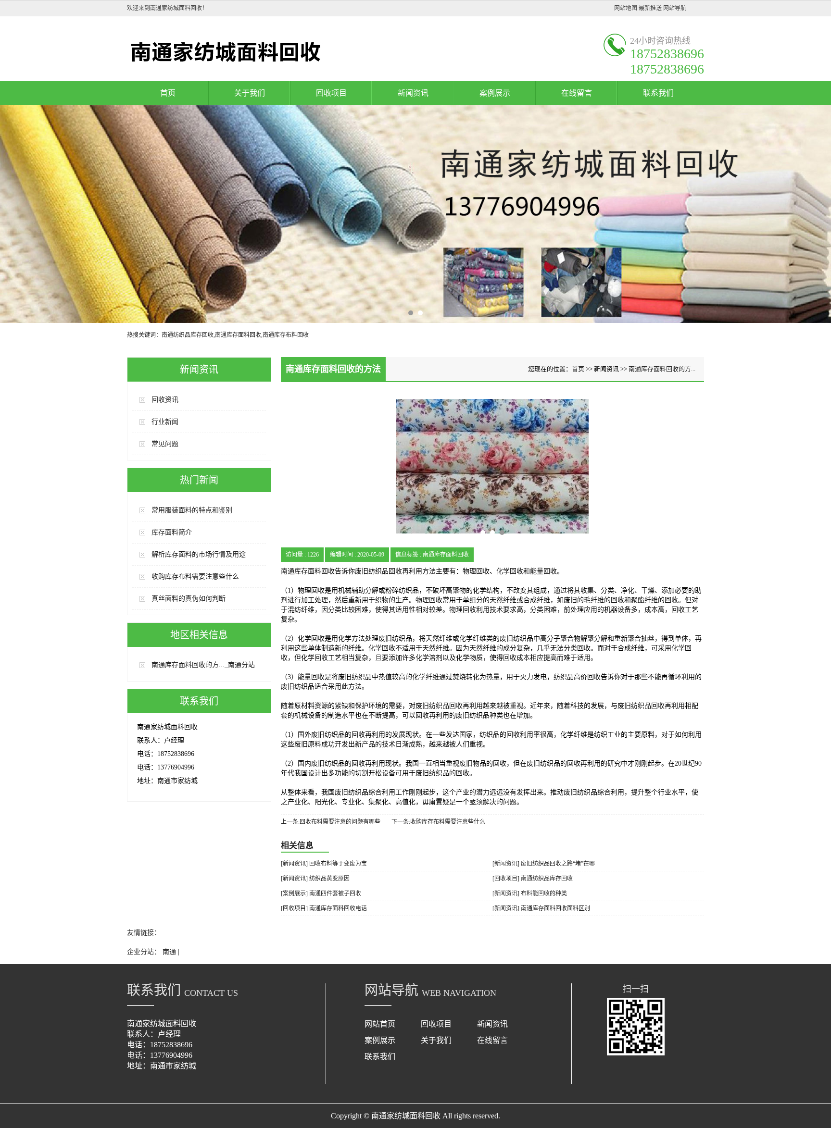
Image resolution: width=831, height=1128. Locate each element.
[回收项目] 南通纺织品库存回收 (532, 878)
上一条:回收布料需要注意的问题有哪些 (330, 821)
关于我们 (249, 93)
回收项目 (331, 93)
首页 (168, 93)
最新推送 (650, 8)
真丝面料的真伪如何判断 (188, 598)
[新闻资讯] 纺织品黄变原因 (315, 878)
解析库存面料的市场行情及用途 (198, 554)
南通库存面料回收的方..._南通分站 (203, 665)
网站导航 (674, 8)
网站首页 (380, 1024)
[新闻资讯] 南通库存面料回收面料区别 (541, 908)
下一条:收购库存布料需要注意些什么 (438, 821)
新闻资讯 (413, 93)
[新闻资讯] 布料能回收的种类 (529, 893)
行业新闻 (164, 421)
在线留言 (576, 93)
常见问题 (164, 443)
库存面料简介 (171, 532)
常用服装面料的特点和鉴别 (191, 510)
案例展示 (494, 93)
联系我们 (658, 93)
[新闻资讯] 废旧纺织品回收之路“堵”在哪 (543, 863)
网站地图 (625, 8)
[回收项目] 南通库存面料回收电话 (324, 908)
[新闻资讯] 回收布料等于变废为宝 (324, 863)
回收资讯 (164, 399)
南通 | (171, 951)
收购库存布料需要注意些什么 (195, 576)
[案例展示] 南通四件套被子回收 (321, 893)
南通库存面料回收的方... (662, 368)
